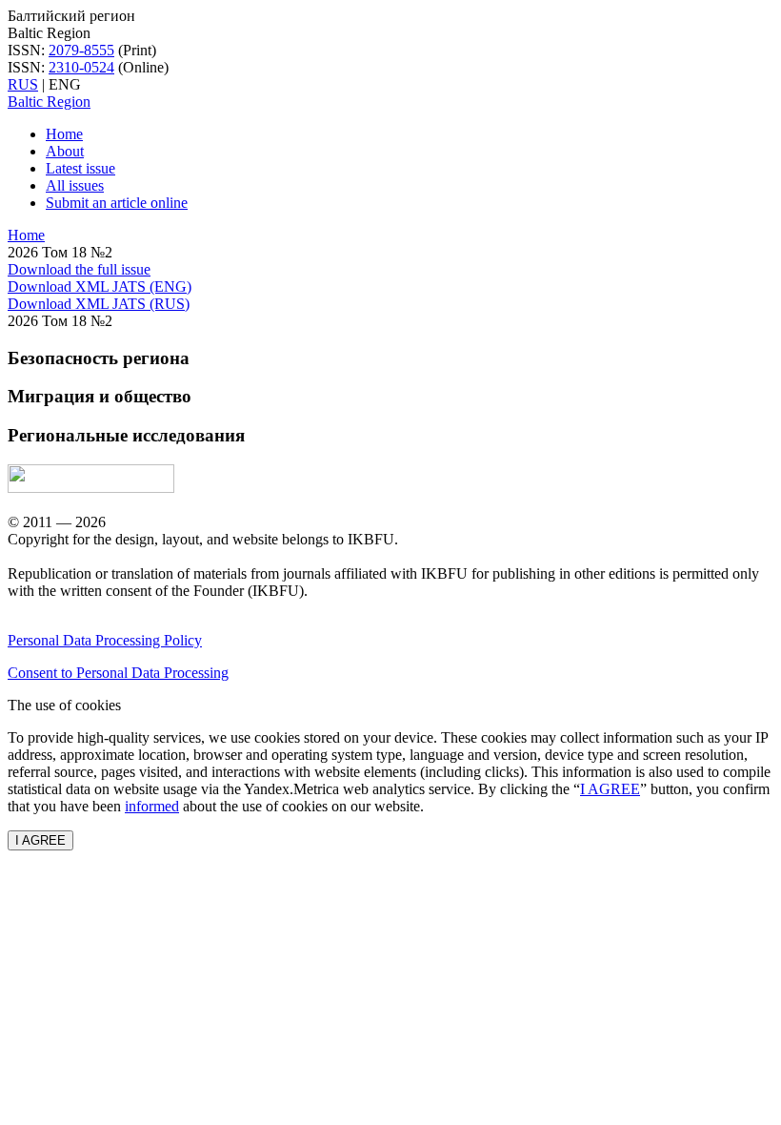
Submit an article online (117, 202)
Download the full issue (79, 269)
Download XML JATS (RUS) (99, 304)
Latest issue (80, 168)
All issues (75, 185)
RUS (23, 84)
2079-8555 (81, 50)
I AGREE (610, 789)
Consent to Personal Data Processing (118, 673)
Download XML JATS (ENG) (99, 286)
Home (64, 134)
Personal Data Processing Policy (105, 640)
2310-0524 (81, 67)
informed (152, 806)
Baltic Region (49, 101)
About (65, 151)
